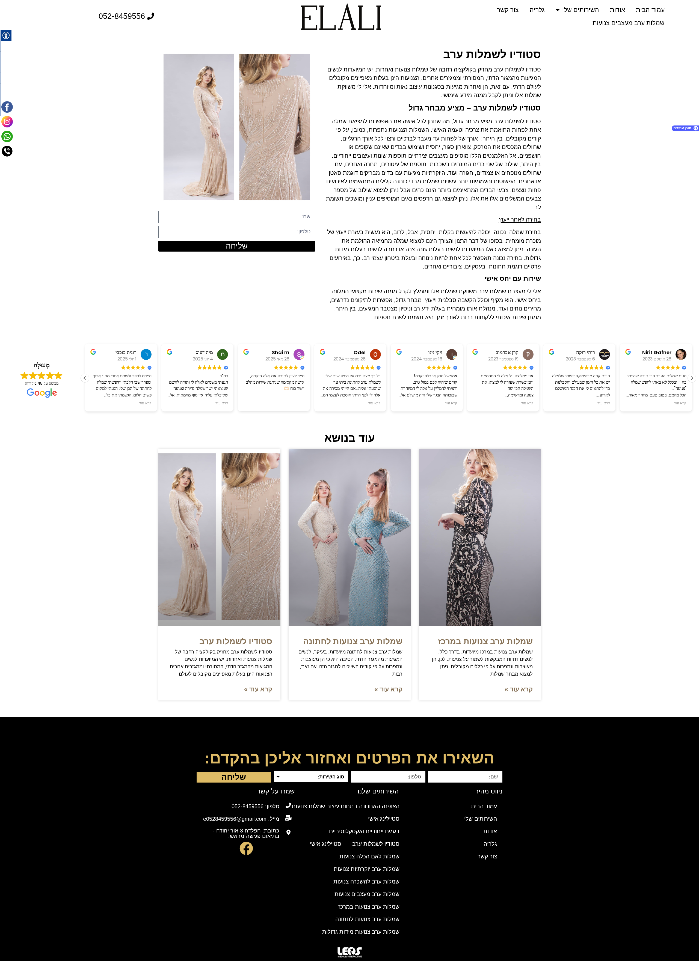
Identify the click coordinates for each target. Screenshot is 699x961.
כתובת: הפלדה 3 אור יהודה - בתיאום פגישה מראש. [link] (246, 833)
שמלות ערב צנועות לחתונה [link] (352, 641)
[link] (341, 16)
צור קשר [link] (508, 9)
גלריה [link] (537, 9)
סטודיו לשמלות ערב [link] (235, 641)
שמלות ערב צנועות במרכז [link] (485, 641)
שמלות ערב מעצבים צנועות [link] (629, 22)
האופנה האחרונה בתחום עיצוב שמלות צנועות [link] (345, 806)
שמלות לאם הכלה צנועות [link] (369, 856)
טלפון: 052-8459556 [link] (255, 806)
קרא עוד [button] (145, 403)
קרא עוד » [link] (519, 689)
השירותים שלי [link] (580, 9)
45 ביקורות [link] (34, 383)
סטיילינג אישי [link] (383, 819)
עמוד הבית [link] (650, 9)
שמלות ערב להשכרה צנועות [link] (366, 881)
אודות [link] (617, 9)
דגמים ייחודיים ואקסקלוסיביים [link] (364, 831)
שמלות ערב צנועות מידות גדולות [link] (360, 932)
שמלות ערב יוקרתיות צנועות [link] (366, 869)
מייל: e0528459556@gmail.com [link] (241, 819)
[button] (692, 378)
